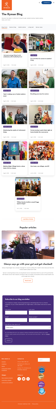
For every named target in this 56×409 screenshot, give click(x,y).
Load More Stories (28, 219)
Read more (28, 284)
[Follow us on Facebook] (19, 379)
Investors (4, 364)
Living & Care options (7, 382)
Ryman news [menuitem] (39, 27)
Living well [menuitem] (31, 27)
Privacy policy (35, 403)
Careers (4, 361)
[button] (39, 2)
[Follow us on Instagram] (28, 379)
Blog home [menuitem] (4, 27)
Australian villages (6, 380)
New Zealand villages (7, 378)
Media (3, 366)
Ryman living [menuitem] (12, 27)
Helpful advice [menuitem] (22, 27)
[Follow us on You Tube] (23, 379)
